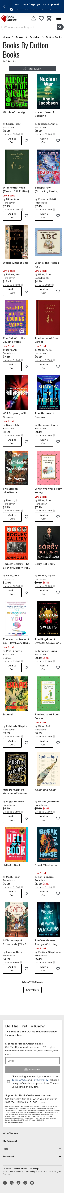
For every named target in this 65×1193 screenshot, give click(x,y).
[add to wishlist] (26, 140)
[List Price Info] (22, 134)
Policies (7, 1168)
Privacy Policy (38, 1118)
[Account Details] (33, 18)
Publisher (35, 37)
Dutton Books (54, 37)
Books (19, 37)
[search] (60, 27)
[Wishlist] (41, 18)
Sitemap (34, 1168)
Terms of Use (21, 1168)
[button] (37, 4)
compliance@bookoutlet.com (14, 1122)
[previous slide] (4, 6)
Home (6, 37)
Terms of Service (51, 1118)
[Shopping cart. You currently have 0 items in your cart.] (49, 18)
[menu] (58, 18)
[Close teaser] (11, 9)
